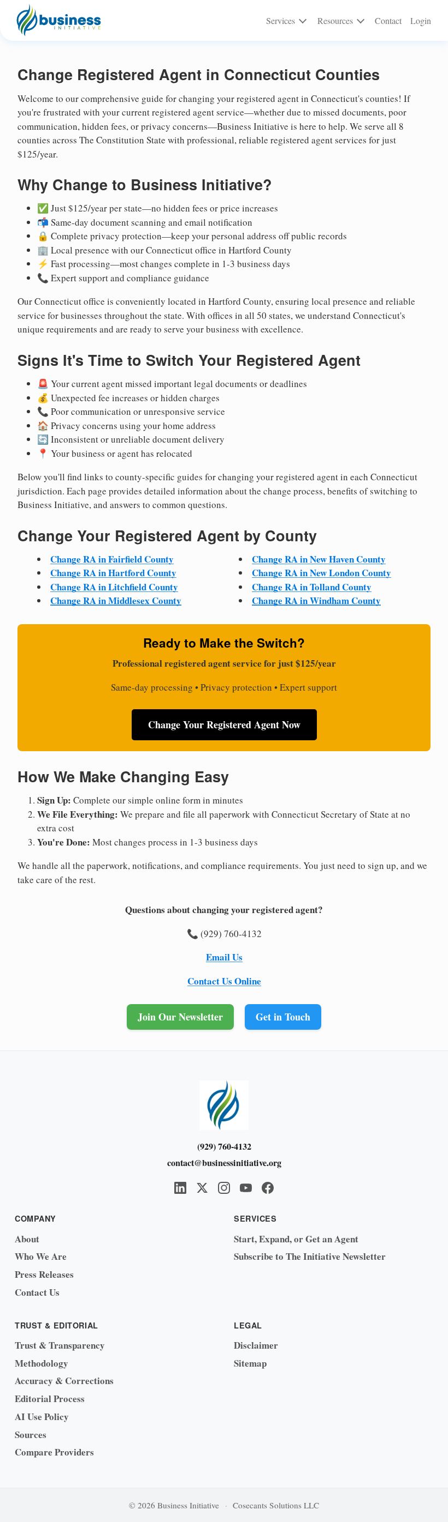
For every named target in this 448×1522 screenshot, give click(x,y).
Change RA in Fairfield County (112, 559)
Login (420, 20)
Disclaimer (256, 1345)
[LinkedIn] (180, 1188)
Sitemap (250, 1363)
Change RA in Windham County (316, 600)
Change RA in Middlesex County (115, 600)
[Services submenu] (303, 20)
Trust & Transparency (60, 1345)
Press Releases (44, 1274)
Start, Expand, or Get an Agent (296, 1239)
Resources (335, 20)
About (27, 1239)
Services (280, 20)
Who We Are (41, 1256)
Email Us (224, 957)
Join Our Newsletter (180, 1017)
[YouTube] (246, 1188)
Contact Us (37, 1292)
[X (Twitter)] (202, 1188)
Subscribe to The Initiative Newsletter (310, 1256)
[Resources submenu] (360, 20)
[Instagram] (224, 1188)
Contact (388, 20)
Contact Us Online (224, 981)
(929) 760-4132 (224, 1146)
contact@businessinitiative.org (224, 1162)
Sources (30, 1434)
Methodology (41, 1363)
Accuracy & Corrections (64, 1380)
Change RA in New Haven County (319, 559)
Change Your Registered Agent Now (224, 724)
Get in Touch (283, 1017)
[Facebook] (268, 1188)
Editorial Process (50, 1398)
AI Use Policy (42, 1416)
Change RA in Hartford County (113, 572)
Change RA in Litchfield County (114, 587)
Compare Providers (54, 1452)
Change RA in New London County (321, 572)
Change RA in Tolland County (312, 587)
